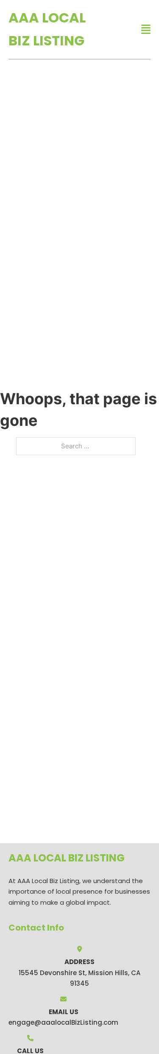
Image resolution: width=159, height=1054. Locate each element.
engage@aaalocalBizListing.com (63, 1022)
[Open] (146, 29)
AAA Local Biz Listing (47, 29)
